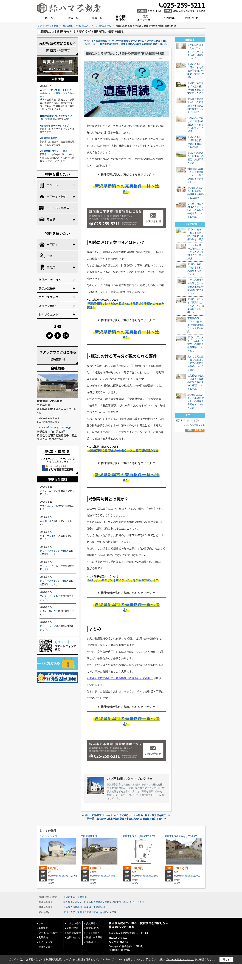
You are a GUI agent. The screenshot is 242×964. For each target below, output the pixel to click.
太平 (141, 902)
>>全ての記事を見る (194, 425)
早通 (114, 912)
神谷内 (68, 876)
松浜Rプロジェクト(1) (187, 420)
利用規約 (43, 937)
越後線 (87, 907)
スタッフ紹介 (47, 306)
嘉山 (125, 902)
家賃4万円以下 (93, 928)
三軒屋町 (111, 876)
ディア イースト (49, 596)
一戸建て (52, 244)
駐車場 (51, 219)
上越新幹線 (99, 907)
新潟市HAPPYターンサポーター (57, 151)
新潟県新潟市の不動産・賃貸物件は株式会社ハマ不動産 (120, 678)
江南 (107, 902)
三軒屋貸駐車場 (89, 836)
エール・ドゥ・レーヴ (51, 566)
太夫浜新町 (154, 876)
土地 (49, 256)
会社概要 (169, 18)
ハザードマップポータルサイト (57, 90)
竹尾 (91, 902)
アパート (52, 185)
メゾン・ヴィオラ (48, 836)
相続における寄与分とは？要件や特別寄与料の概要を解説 (125, 53)
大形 (72, 912)
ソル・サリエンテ (49, 536)
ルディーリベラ (48, 611)
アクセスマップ (48, 297)
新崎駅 (51, 879)
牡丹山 (133, 902)
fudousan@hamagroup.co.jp (54, 427)
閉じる (226, 959)
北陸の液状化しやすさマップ (57, 116)
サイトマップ (45, 942)
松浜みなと (196, 876)
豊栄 (88, 912)
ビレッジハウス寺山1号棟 (53, 581)
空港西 (99, 902)
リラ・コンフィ (48, 505)
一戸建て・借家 (56, 196)
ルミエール (45, 521)
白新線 (66, 907)
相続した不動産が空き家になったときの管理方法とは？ (123, 580)
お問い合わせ (193, 18)
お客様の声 (72, 928)
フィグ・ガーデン (49, 490)
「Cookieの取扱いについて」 (180, 959)
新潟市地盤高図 (49, 138)
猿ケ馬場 (68, 902)
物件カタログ (45, 946)
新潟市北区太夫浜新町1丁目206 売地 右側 (146, 836)
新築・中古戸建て (95, 937)
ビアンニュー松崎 (49, 626)
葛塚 (77, 902)
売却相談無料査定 (121, 17)
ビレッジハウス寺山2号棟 (53, 551)
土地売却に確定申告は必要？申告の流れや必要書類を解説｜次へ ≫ (133, 44)
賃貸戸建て (92, 923)
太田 (84, 902)
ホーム (49, 18)
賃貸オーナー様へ (145, 17)
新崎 (95, 912)
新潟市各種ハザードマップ (55, 125)
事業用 (51, 267)
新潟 (65, 912)
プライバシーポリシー (50, 932)
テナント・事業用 (58, 208)
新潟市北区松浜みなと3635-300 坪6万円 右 (188, 836)
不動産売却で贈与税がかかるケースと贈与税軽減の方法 (123, 450)
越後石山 (104, 912)
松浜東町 (116, 902)
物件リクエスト (48, 314)
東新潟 (80, 912)
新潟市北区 (59, 876)
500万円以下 (92, 942)
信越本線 (77, 907)
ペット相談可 (93, 932)
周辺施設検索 (47, 288)
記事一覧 (90, 44)
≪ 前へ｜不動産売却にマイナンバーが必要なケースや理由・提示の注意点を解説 (125, 40)
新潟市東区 (69, 897)
